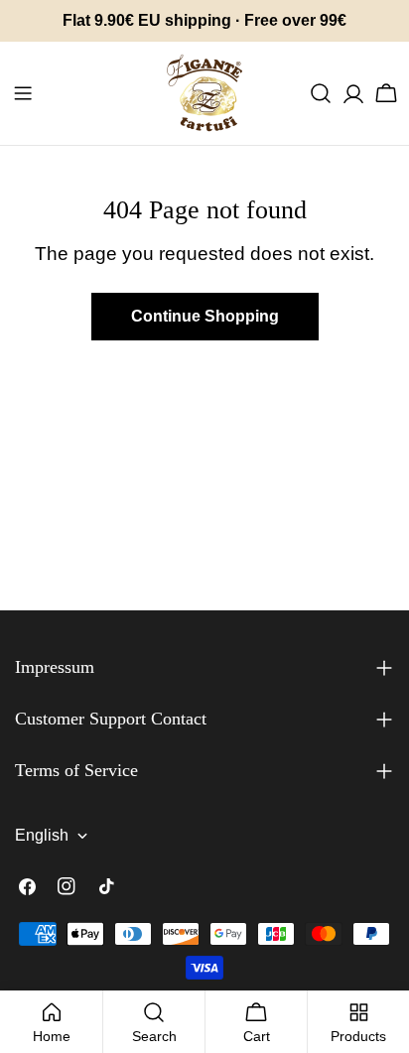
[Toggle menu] (23, 93)
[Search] (321, 93)
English (41, 835)
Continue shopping (205, 316)
